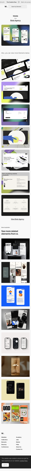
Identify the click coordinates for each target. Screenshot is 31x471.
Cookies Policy (23, 460)
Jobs (17, 439)
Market (18, 442)
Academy (18, 437)
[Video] (15, 137)
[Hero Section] (15, 160)
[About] (15, 182)
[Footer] (15, 114)
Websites (3, 437)
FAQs (17, 444)
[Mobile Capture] (15, 295)
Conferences (5, 447)
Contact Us (19, 449)
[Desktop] (15, 69)
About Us (18, 447)
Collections (4, 439)
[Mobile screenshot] (15, 272)
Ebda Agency (15, 20)
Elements (3, 442)
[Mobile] (15, 248)
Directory (4, 444)
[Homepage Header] (15, 92)
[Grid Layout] (15, 205)
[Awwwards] (6, 6)
